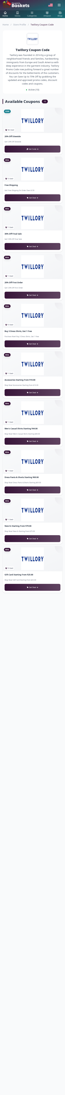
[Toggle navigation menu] (59, 5)
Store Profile (19, 24)
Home (6, 24)
